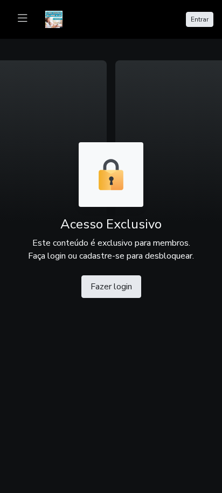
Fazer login (111, 287)
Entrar (200, 19)
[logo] (60, 18)
